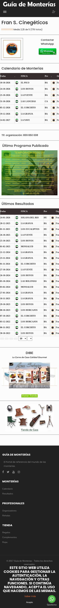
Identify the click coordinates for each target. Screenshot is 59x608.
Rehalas (6, 515)
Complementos (9, 537)
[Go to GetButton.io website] (52, 605)
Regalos (6, 532)
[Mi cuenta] (53, 12)
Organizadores (9, 510)
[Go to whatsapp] (52, 599)
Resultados (7, 493)
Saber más (30, 596)
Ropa (4, 542)
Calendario (7, 489)
